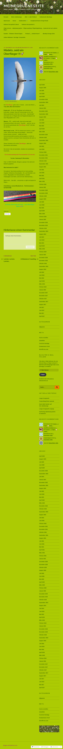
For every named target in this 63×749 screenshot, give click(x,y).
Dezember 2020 (43, 190)
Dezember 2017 (43, 292)
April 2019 (42, 246)
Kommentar (30, 247)
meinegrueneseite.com (25, 47)
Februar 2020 (42, 216)
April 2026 (42, 84)
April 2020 (42, 210)
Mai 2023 (41, 125)
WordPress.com (43, 349)
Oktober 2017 (43, 298)
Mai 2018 (41, 278)
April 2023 (42, 128)
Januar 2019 (42, 254)
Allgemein (42, 327)
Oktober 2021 (43, 161)
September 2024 (43, 102)
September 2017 (43, 301)
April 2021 (42, 178)
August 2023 (42, 117)
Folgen (43, 374)
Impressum (7, 20)
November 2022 (43, 134)
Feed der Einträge (44, 343)
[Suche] (57, 387)
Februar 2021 (42, 184)
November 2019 (43, 225)
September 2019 (43, 231)
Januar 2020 (42, 219)
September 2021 (43, 163)
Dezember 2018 (43, 257)
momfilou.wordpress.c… (50, 56)
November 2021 (43, 158)
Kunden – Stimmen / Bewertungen (13, 33)
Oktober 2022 (43, 137)
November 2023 (43, 111)
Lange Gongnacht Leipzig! (46, 408)
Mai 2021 (41, 175)
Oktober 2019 (43, 228)
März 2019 (42, 248)
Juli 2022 (41, 146)
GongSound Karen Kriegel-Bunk (39, 20)
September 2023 (43, 114)
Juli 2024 (41, 105)
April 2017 (42, 316)
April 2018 (42, 281)
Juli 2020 (41, 202)
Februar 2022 (42, 152)
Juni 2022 (41, 149)
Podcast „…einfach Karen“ (32, 33)
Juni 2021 (41, 172)
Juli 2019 (41, 237)
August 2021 (42, 166)
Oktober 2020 (43, 196)
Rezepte (6, 17)
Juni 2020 (41, 205)
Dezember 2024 (43, 99)
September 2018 (43, 266)
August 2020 (42, 199)
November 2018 (43, 260)
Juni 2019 (41, 240)
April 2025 (42, 96)
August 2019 (42, 234)
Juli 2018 (41, 272)
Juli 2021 (41, 169)
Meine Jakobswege (16, 17)
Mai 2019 (41, 243)
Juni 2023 (41, 122)
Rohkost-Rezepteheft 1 (28, 24)
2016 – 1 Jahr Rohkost (31, 17)
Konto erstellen (43, 337)
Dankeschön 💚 (23, 20)
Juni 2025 (41, 93)
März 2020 (42, 213)
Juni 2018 (41, 275)
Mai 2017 (41, 313)
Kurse (14, 20)
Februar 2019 (42, 251)
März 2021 (42, 181)
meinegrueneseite (24, 6)
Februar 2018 (42, 287)
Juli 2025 (41, 90)
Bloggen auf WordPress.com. (10, 745)
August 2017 (42, 304)
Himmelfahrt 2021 (53, 71)
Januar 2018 (42, 289)
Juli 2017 (41, 307)
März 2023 (42, 131)
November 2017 (43, 295)
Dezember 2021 (43, 155)
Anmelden (42, 340)
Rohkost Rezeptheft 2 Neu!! (11, 24)
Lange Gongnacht (44, 398)
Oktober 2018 (43, 263)
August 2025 (42, 87)
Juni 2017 (41, 310)
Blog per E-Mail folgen (46, 356)
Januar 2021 (42, 187)
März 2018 (42, 284)
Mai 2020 (41, 207)
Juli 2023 (41, 120)
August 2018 (42, 269)
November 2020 (43, 193)
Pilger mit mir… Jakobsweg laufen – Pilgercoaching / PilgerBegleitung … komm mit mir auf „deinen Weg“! (30, 29)
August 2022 (42, 143)
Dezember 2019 (43, 222)
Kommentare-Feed (44, 346)
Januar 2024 (42, 108)
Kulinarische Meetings (46, 17)
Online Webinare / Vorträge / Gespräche (14, 37)
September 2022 (43, 140)
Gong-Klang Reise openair (46, 401)
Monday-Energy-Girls (49, 33)
